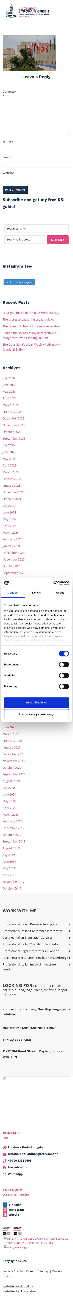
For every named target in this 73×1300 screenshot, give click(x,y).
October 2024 (12, 499)
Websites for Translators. (20, 1291)
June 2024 (9, 512)
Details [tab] (36, 592)
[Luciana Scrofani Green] (27, 10)
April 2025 (9, 465)
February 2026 (12, 412)
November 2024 (13, 492)
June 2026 (9, 385)
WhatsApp (15, 1174)
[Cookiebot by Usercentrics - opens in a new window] (53, 583)
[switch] (64, 664)
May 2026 (9, 392)
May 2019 (9, 868)
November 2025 (13, 425)
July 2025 (9, 445)
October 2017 (12, 888)
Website (8, 173)
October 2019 (12, 835)
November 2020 (13, 761)
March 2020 (11, 815)
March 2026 (11, 405)
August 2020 (11, 781)
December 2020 (13, 754)
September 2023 (14, 573)
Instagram (16, 1210)
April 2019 (9, 875)
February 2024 (12, 539)
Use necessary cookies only (36, 714)
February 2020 (12, 821)
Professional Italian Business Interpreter (31, 924)
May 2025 (9, 459)
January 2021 (11, 747)
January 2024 (11, 546)
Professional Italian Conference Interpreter (33, 931)
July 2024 (9, 506)
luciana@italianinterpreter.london (33, 1154)
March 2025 (11, 472)
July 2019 (9, 855)
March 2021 (11, 734)
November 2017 (13, 882)
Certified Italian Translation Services (28, 938)
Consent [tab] (13, 592)
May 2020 (9, 801)
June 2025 (9, 452)
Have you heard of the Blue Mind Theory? (31, 313)
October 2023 (12, 566)
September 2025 (14, 439)
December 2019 (13, 828)
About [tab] (60, 592)
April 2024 (9, 526)
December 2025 (13, 418)
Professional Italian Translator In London (31, 944)
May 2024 (9, 519)
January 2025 (11, 486)
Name (8, 142)
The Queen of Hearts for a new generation (32, 326)
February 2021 (12, 741)
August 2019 (11, 848)
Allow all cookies (36, 702)
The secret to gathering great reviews (28, 319)
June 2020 (9, 794)
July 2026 (9, 378)
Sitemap (43, 1271)
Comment (8, 94)
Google (13, 1215)
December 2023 (13, 553)
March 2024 (11, 533)
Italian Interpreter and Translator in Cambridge (35, 958)
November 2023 (13, 559)
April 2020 (9, 808)
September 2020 (14, 774)
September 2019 (14, 841)
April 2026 (9, 398)
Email (8, 157)
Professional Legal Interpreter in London (31, 951)
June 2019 (9, 862)
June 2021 (9, 727)
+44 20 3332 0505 (20, 1161)
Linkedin (15, 1205)
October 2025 (12, 432)
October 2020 (12, 768)
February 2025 (12, 479)
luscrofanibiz (17, 1167)
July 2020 (9, 788)
